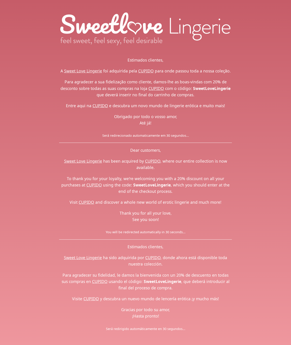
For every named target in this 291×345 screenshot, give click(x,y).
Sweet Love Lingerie (83, 71)
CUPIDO (146, 71)
